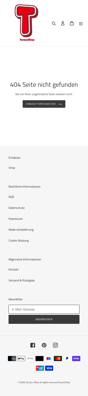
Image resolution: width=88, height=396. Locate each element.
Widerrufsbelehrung (21, 229)
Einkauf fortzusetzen (41, 104)
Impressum (16, 218)
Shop (12, 167)
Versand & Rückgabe (22, 280)
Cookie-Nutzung (19, 240)
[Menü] (80, 23)
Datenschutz (17, 207)
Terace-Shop (32, 382)
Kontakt (14, 269)
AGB (11, 196)
